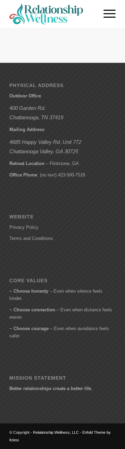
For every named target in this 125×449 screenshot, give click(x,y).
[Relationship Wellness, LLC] (51, 14)
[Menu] (106, 14)
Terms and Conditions (31, 238)
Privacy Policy (24, 227)
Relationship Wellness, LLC (56, 432)
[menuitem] (106, 14)
